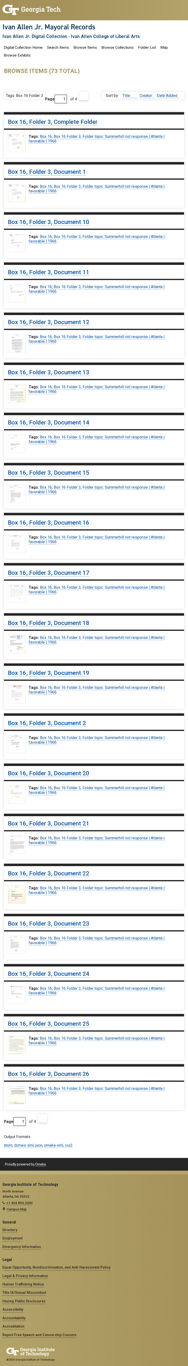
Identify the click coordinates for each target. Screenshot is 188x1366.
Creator (146, 95)
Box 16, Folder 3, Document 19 (48, 673)
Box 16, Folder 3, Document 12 (48, 322)
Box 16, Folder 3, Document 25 (48, 1023)
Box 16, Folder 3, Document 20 (48, 773)
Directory (9, 1230)
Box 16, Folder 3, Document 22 (48, 873)
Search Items (58, 47)
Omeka (40, 1164)
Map (164, 47)
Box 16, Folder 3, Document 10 (48, 222)
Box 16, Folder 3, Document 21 (48, 823)
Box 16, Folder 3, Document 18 (48, 623)
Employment (12, 1238)
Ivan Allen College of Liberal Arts (105, 36)
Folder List (147, 47)
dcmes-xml (24, 1145)
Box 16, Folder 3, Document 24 (48, 973)
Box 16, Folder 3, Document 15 (48, 472)
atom (8, 1145)
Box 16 (46, 136)
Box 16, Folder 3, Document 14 (48, 422)
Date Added (167, 95)
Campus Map (17, 1209)
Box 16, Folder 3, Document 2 (47, 723)
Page (50, 99)
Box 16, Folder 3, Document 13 (48, 372)
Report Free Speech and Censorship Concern (39, 1335)
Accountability (13, 1318)
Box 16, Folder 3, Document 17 (48, 572)
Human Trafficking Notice (23, 1284)
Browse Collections (117, 47)
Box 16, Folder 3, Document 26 (48, 1074)
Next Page (83, 96)
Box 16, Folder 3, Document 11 (48, 272)
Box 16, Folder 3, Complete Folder (52, 121)
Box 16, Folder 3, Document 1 (47, 171)
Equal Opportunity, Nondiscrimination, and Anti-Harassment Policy (56, 1267)
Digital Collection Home (23, 47)
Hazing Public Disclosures (24, 1301)
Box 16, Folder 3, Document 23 (48, 923)
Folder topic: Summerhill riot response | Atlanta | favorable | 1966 (96, 138)
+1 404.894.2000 (19, 1203)
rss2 (69, 1145)
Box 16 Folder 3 (67, 136)
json (38, 1145)
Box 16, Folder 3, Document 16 (48, 522)
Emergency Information (21, 1247)
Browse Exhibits (17, 55)
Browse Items (85, 47)
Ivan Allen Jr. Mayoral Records (48, 27)
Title (126, 95)
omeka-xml (53, 1145)
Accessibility (12, 1309)
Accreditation (13, 1326)
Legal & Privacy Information (25, 1276)
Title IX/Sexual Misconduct (24, 1293)
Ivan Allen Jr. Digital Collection (34, 36)
